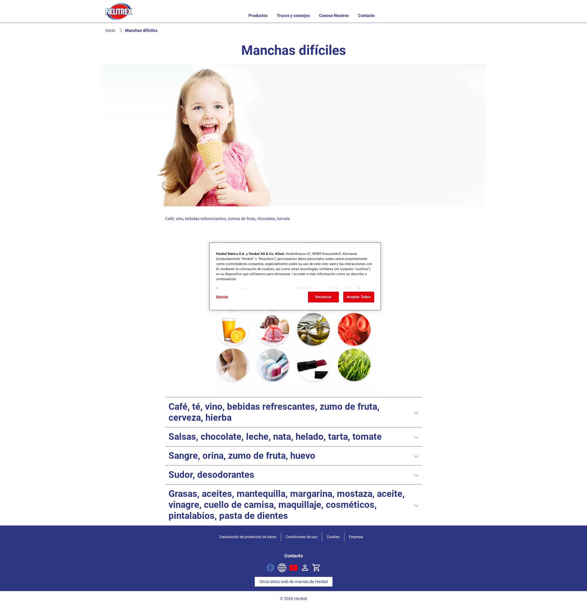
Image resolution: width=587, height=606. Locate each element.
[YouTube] (293, 567)
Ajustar (222, 297)
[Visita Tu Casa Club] (282, 567)
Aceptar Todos (359, 297)
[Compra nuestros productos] (316, 567)
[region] (295, 276)
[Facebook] (270, 567)
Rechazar (323, 297)
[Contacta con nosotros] (305, 567)
